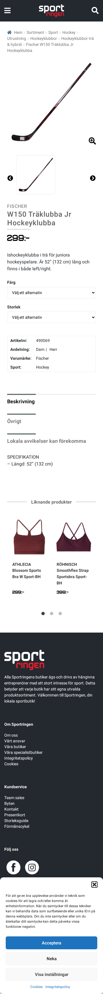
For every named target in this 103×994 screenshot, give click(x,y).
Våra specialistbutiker (23, 753)
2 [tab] (51, 614)
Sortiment (35, 33)
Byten (9, 804)
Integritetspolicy (57, 986)
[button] (94, 884)
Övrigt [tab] (14, 421)
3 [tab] (60, 614)
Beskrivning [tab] (21, 402)
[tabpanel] (29, 558)
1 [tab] (43, 614)
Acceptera (51, 943)
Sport (53, 33)
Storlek (13, 307)
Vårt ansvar (14, 741)
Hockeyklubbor (43, 39)
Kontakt (11, 809)
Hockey (69, 33)
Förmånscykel (16, 826)
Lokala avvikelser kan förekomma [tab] (46, 441)
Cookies (36, 986)
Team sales (14, 798)
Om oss (11, 735)
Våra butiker (15, 747)
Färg (11, 282)
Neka (52, 959)
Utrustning (16, 39)
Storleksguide (16, 821)
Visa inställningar (51, 974)
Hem (18, 33)
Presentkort (14, 815)
